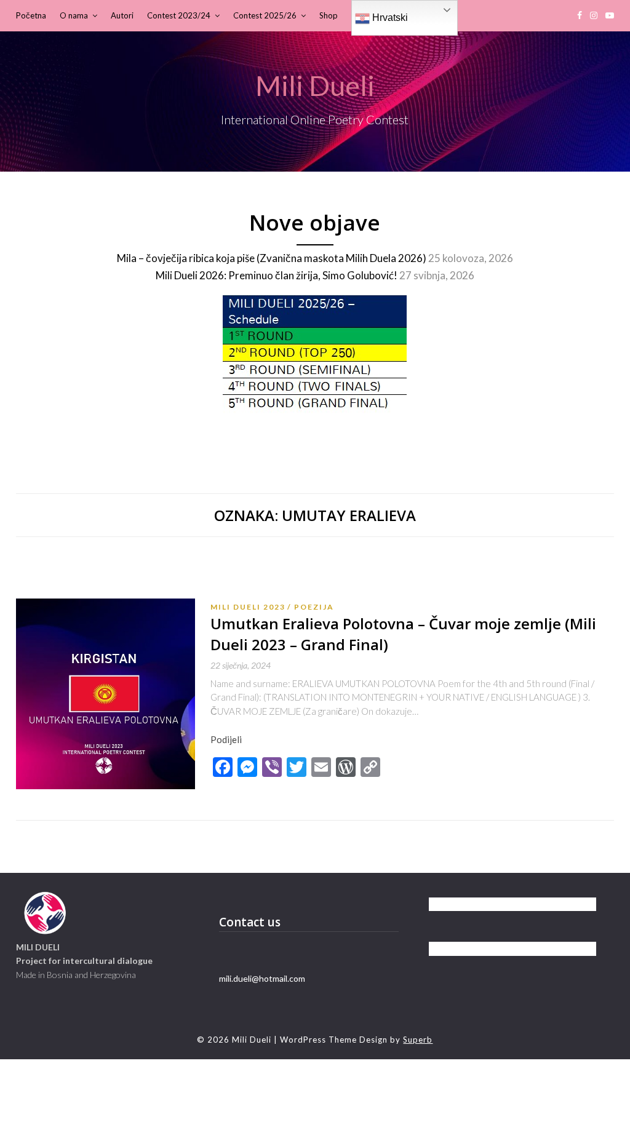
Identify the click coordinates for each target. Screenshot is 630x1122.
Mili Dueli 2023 (247, 606)
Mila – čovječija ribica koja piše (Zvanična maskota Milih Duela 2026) (271, 258)
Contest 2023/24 (178, 15)
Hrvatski (389, 17)
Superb (418, 1039)
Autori (122, 15)
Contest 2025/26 (265, 15)
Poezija (314, 606)
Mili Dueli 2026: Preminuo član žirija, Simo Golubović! (276, 275)
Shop (328, 15)
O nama (74, 15)
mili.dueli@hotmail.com (262, 978)
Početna (31, 15)
